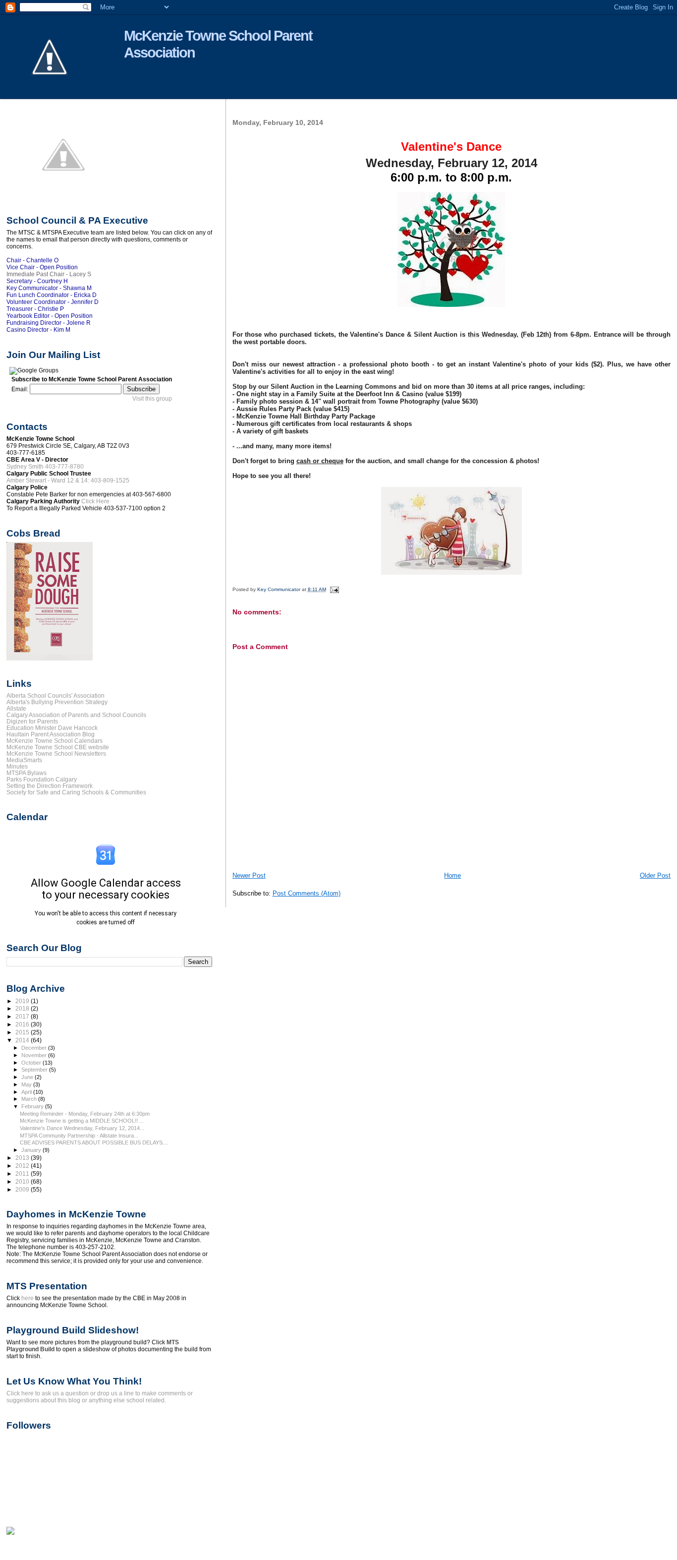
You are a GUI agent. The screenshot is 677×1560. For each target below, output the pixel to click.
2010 (23, 1181)
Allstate (16, 708)
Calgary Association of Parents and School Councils (76, 715)
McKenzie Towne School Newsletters (56, 753)
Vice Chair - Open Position (42, 267)
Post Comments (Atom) (306, 893)
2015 (23, 1032)
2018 (23, 1008)
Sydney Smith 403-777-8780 (45, 466)
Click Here (95, 501)
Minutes (17, 766)
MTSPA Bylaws (26, 773)
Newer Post (249, 875)
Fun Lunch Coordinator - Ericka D (51, 295)
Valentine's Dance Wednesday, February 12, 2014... (82, 1128)
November (34, 1055)
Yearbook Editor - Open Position (49, 315)
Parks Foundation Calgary (41, 779)
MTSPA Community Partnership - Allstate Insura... (79, 1136)
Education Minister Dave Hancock (52, 727)
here (27, 1298)
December (34, 1048)
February (33, 1106)
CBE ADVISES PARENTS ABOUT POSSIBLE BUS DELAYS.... (94, 1142)
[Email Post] (334, 589)
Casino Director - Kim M (38, 329)
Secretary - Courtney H (37, 281)
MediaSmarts (24, 760)
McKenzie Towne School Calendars (54, 740)
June (28, 1077)
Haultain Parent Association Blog (50, 734)
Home (452, 875)
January (32, 1150)
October (32, 1063)
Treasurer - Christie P (35, 308)
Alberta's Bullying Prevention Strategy (57, 702)
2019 (23, 1001)
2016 (23, 1024)
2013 (23, 1157)
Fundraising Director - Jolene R (48, 322)
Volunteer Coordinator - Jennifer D (52, 302)
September (35, 1070)
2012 (23, 1165)
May (27, 1084)
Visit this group (152, 398)
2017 (23, 1016)
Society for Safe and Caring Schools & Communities (76, 792)
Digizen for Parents (32, 721)
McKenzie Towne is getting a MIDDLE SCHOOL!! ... (82, 1121)
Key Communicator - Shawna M (49, 288)
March (29, 1099)
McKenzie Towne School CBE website (57, 747)
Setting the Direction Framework (49, 785)
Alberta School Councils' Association (55, 695)
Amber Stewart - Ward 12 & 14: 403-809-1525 (67, 480)
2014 (23, 1040)
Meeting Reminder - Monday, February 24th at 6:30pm (85, 1114)
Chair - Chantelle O (32, 260)
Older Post (655, 875)
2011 (23, 1173)
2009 (23, 1189)
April (27, 1092)
